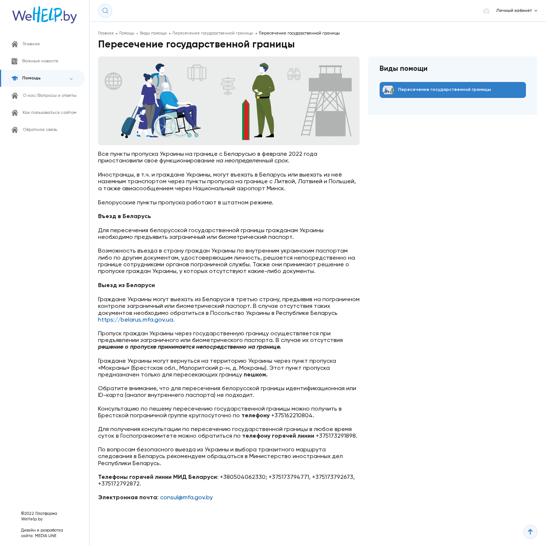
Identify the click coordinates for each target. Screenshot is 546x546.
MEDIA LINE (45, 536)
